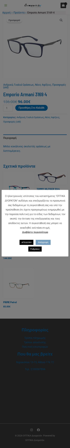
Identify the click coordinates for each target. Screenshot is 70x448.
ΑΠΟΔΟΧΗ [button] (26, 242)
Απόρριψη (43, 242)
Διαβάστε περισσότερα (35, 232)
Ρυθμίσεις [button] (35, 249)
